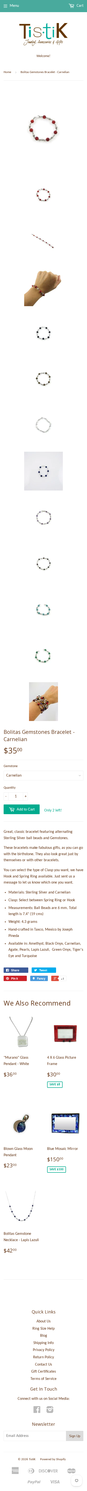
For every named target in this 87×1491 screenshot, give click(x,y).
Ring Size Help (43, 1329)
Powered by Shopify (53, 1459)
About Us (43, 1321)
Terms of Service (43, 1379)
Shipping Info (43, 1343)
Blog (43, 1336)
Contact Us (43, 1365)
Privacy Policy (43, 1350)
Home (7, 72)
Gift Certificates (43, 1372)
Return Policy (43, 1357)
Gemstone (11, 766)
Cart (79, 6)
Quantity (9, 788)
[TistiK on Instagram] (50, 1411)
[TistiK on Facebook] (37, 1411)
